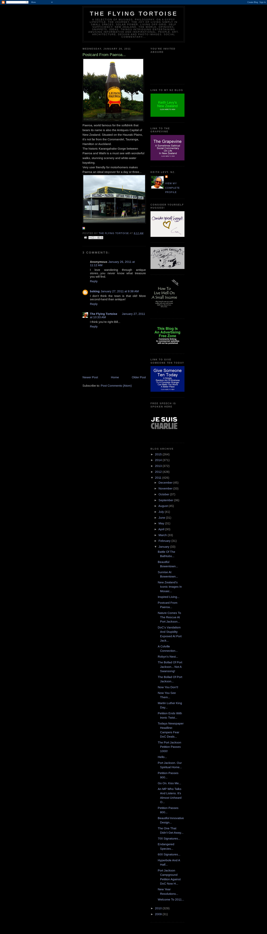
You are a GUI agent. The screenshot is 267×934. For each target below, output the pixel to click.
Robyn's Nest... (168, 656)
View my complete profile (172, 187)
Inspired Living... (168, 596)
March (163, 535)
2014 (159, 460)
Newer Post (90, 377)
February (165, 540)
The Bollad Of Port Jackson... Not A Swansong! (170, 667)
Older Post (139, 377)
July (162, 511)
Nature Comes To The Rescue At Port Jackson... (169, 617)
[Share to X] (95, 237)
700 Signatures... (169, 838)
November (166, 488)
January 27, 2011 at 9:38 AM (120, 291)
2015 (159, 454)
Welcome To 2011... (171, 899)
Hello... (162, 757)
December (166, 482)
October (164, 494)
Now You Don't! (168, 687)
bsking (95, 291)
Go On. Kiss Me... (169, 783)
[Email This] (89, 237)
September (166, 500)
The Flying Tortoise (134, 13)
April (161, 529)
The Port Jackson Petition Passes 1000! (169, 747)
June (162, 517)
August (163, 506)
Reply (94, 281)
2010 (159, 908)
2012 (159, 471)
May (162, 523)
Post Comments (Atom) (116, 385)
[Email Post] (86, 237)
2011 (158, 477)
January (164, 546)
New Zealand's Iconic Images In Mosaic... (170, 587)
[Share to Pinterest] (101, 237)
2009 (159, 914)
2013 (159, 466)
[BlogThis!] (92, 237)
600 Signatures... (169, 854)
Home (115, 377)
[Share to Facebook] (98, 237)
